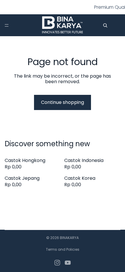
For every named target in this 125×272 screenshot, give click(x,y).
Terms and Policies (62, 249)
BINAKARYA (69, 237)
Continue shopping (62, 102)
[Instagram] (57, 262)
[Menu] (6, 25)
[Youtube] (67, 262)
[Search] (105, 25)
